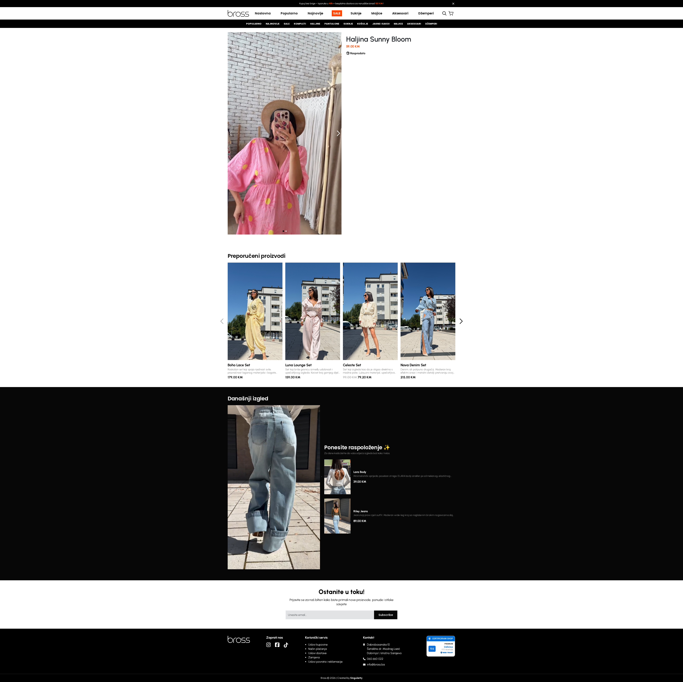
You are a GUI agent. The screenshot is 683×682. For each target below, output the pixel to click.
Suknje (356, 13)
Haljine (315, 23)
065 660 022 (375, 658)
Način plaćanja (317, 649)
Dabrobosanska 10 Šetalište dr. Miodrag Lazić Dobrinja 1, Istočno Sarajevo (384, 649)
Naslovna (263, 13)
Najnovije (315, 13)
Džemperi (426, 13)
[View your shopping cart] (452, 14)
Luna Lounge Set (298, 365)
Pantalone (331, 23)
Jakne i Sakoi (381, 23)
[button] (338, 133)
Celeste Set (352, 365)
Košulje (362, 23)
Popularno (289, 13)
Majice (376, 13)
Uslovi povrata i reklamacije (325, 661)
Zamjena (314, 657)
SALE (337, 13)
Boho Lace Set (239, 365)
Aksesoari (400, 13)
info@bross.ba (376, 664)
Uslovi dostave (317, 653)
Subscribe (385, 615)
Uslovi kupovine (318, 644)
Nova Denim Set (413, 365)
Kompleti (300, 23)
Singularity (356, 678)
